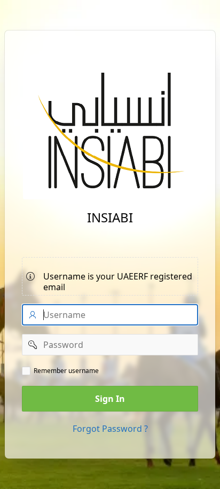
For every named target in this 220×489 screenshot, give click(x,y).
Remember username (66, 371)
